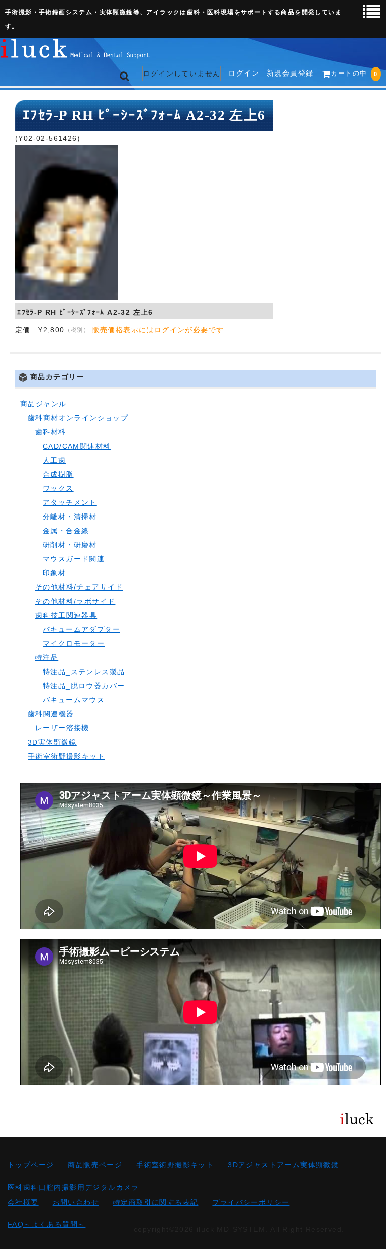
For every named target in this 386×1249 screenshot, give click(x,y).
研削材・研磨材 (70, 545)
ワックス (58, 488)
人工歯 (54, 460)
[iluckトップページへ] (75, 51)
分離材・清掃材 (70, 516)
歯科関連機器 (51, 714)
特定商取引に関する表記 (155, 1202)
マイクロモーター (74, 643)
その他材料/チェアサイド (79, 587)
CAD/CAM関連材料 (77, 446)
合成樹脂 (58, 474)
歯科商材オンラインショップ (78, 418)
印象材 (54, 573)
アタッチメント (70, 502)
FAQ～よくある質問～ (46, 1224)
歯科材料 (50, 432)
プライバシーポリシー (251, 1202)
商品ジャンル (43, 404)
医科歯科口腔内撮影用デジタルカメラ (73, 1188)
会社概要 (23, 1202)
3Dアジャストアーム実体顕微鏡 (283, 1165)
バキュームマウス (74, 700)
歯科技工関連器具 (66, 615)
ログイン (243, 73)
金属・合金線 (66, 531)
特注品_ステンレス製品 (84, 672)
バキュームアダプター (81, 629)
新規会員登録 (290, 73)
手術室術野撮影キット (66, 756)
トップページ (31, 1165)
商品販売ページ (95, 1165)
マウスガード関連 (74, 559)
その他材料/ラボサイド (75, 601)
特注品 (46, 657)
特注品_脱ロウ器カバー (84, 686)
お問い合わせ (76, 1202)
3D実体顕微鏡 (52, 742)
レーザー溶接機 (62, 728)
